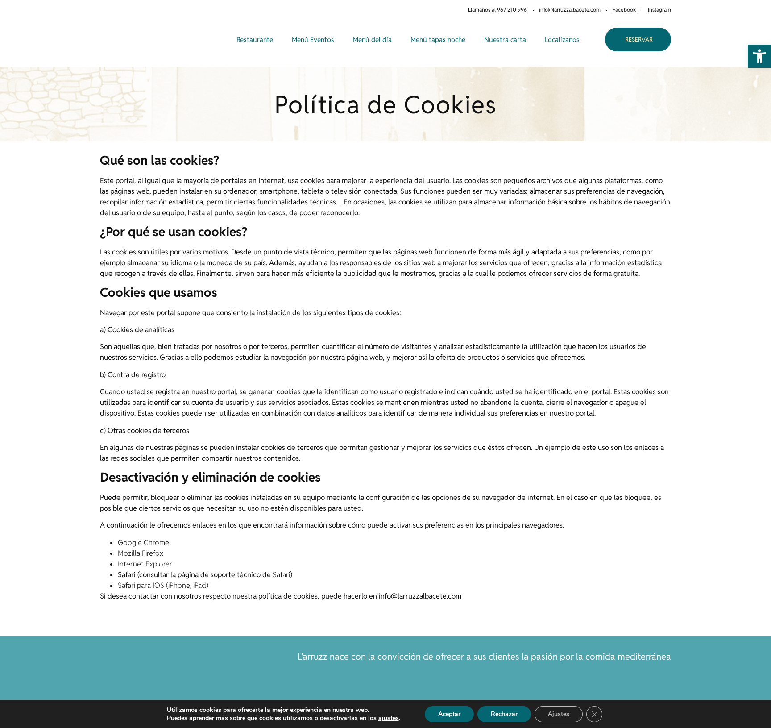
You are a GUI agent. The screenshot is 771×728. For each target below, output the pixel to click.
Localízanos (562, 39)
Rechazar (504, 714)
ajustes (388, 718)
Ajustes (558, 714)
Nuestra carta (505, 39)
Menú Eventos (313, 39)
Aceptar (449, 714)
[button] (759, 56)
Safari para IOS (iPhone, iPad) (163, 585)
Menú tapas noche (437, 39)
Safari (281, 574)
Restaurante (254, 39)
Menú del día (372, 39)
